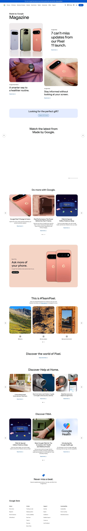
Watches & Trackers (21, 5)
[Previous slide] (4, 135)
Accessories (44, 5)
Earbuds (28, 5)
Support (54, 5)
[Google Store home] (4, 5)
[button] (65, 5)
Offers (49, 5)
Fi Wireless (13, 5)
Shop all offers (59, 1)
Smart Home (33, 5)
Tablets (39, 5)
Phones (8, 5)
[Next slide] (83, 135)
